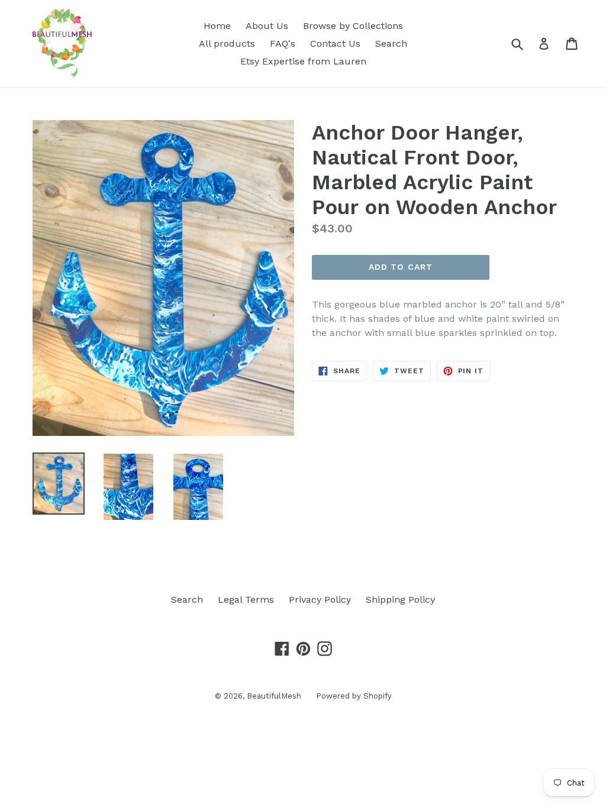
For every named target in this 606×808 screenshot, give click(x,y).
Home (217, 25)
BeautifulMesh (274, 695)
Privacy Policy (320, 599)
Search (391, 43)
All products (227, 43)
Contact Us (335, 43)
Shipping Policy (400, 599)
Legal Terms (246, 599)
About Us (267, 25)
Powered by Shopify (354, 695)
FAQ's (282, 43)
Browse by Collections (353, 25)
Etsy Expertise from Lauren (303, 61)
